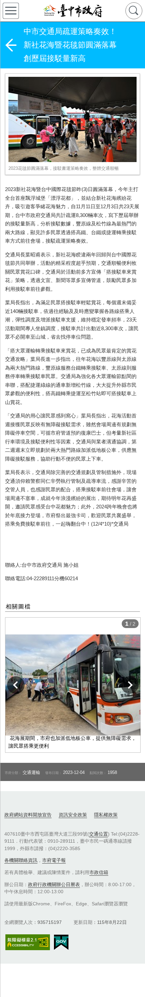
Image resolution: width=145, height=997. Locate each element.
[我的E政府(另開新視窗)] (61, 942)
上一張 (16, 685)
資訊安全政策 (73, 814)
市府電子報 (54, 860)
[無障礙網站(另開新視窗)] (27, 942)
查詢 (133, 10)
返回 (11, 45)
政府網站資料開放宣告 (28, 814)
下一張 (130, 685)
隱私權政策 (106, 814)
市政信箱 (98, 872)
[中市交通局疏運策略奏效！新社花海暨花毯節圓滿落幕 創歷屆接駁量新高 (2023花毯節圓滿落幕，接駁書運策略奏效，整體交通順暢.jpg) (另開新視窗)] (72, 119)
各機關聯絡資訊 (20, 860)
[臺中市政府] (72, 11)
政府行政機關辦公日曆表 (54, 884)
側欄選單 (11, 11)
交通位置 (98, 834)
